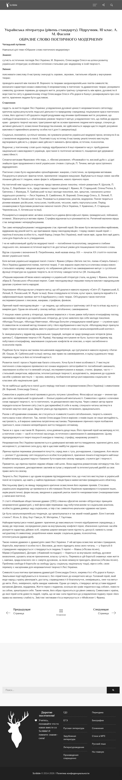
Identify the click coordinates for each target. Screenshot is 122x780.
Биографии (98, 720)
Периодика (97, 712)
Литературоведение (73, 747)
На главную (98, 752)
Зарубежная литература (69, 737)
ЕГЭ (65, 720)
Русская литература (73, 728)
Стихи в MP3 (98, 736)
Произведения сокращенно (70, 756)
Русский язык (99, 744)
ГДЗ (65, 712)
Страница (21, 611)
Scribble (37, 773)
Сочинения (98, 728)
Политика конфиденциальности (72, 773)
